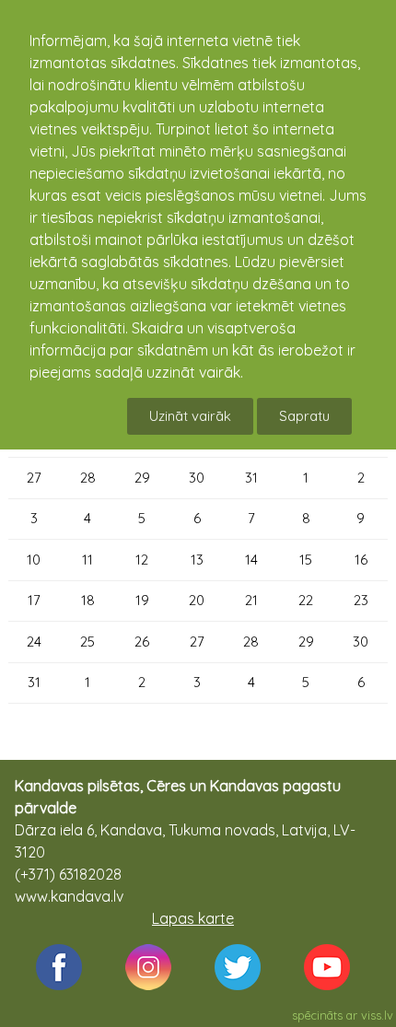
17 (34, 600)
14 (251, 559)
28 (88, 477)
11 (87, 559)
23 (361, 600)
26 (141, 641)
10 (34, 559)
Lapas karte (193, 918)
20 (196, 600)
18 (88, 600)
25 (87, 641)
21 (251, 600)
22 (305, 600)
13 (197, 559)
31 (251, 477)
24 (34, 641)
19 (142, 600)
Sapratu (304, 416)
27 (34, 477)
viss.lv (377, 1015)
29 (142, 477)
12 (141, 559)
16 (361, 559)
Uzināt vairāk (190, 416)
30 (196, 477)
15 (305, 559)
